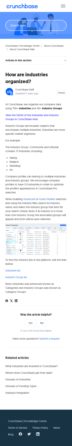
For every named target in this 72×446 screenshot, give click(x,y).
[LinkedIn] (16, 301)
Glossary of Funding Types (21, 386)
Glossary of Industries (18, 379)
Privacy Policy (40, 427)
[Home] (22, 6)
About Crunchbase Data (22, 49)
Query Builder (47, 199)
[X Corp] (11, 301)
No (42, 323)
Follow (61, 92)
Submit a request (50, 338)
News (56, 427)
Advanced (29, 199)
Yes (30, 323)
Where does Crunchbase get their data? (28, 372)
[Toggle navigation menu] (63, 6)
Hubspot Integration (17, 392)
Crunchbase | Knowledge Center (22, 45)
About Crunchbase (53, 45)
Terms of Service (17, 427)
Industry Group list (16, 277)
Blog (10, 434)
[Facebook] (6, 301)
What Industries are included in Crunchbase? (31, 366)
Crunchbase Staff (24, 89)
